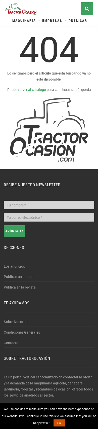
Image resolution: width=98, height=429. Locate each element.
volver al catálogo (32, 89)
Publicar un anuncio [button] (19, 276)
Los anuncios (14, 266)
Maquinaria (24, 20)
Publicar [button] (78, 20)
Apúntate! (14, 231)
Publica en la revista (20, 287)
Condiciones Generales (22, 332)
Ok (59, 423)
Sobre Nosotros (16, 321)
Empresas (52, 20)
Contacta (11, 342)
